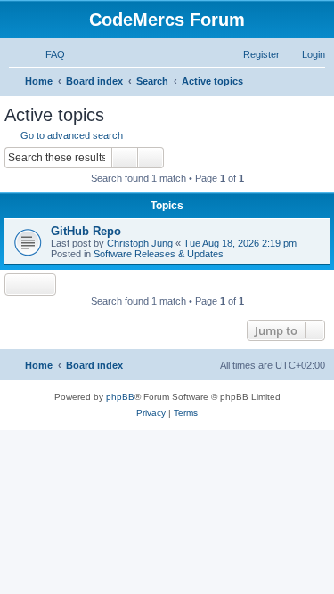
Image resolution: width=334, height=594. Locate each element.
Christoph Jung (140, 243)
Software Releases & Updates (159, 253)
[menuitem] (47, 54)
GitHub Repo (86, 231)
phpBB (120, 397)
